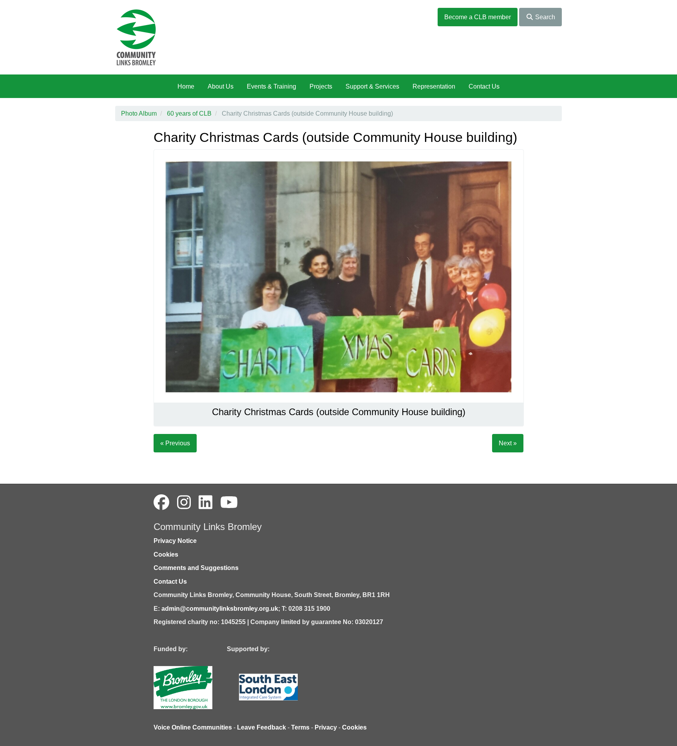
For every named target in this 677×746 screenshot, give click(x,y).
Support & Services (372, 86)
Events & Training (271, 86)
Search (544, 17)
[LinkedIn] (205, 502)
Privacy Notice (175, 540)
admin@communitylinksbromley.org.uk (219, 608)
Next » (508, 443)
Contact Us (484, 86)
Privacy (326, 727)
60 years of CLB (189, 113)
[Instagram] (184, 502)
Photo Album (139, 113)
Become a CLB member (477, 17)
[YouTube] (229, 502)
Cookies (166, 554)
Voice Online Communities (193, 727)
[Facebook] (161, 502)
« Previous (175, 443)
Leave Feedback (261, 727)
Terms (300, 727)
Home (185, 86)
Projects (321, 86)
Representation (434, 86)
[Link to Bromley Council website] (195, 687)
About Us (221, 86)
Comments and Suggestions (196, 567)
